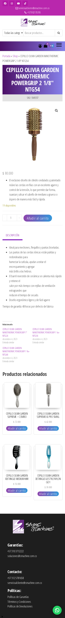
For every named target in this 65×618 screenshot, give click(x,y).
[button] (57, 111)
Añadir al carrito (38, 218)
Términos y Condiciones (19, 602)
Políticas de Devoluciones (20, 606)
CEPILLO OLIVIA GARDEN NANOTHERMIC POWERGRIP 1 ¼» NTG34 (45, 332)
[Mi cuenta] (40, 45)
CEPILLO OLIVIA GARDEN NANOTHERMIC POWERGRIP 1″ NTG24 (14, 332)
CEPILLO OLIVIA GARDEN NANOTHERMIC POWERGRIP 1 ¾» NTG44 (15, 351)
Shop (15, 56)
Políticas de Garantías (18, 597)
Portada (6, 56)
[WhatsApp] (57, 610)
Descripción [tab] (12, 235)
